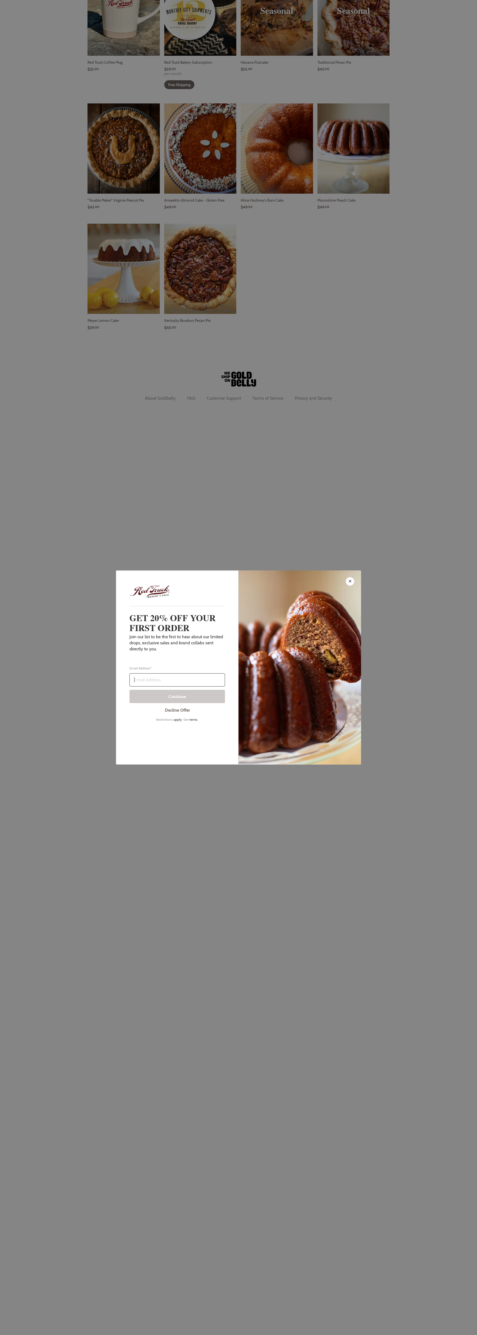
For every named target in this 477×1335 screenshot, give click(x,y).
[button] (238, 667)
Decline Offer (177, 710)
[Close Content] (350, 581)
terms (193, 719)
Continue (177, 696)
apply (178, 719)
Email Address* (140, 668)
